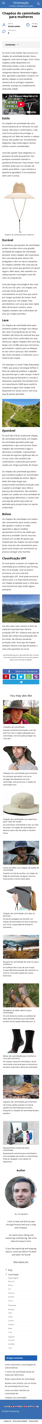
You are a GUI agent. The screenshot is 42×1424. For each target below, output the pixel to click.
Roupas (11, 1309)
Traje (10, 1332)
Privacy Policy (33, 1421)
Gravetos (11, 1293)
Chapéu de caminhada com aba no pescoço (19, 914)
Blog (10, 1270)
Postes (10, 1301)
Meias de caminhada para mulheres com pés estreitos (19, 1057)
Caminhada (13, 1274)
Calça (10, 1313)
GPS (9, 1289)
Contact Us (7, 1421)
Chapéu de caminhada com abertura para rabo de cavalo (20, 820)
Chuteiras (11, 1340)
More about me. (21, 1262)
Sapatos (11, 1337)
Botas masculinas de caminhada (20, 1379)
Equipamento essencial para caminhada (16, 1149)
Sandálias (11, 1344)
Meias (10, 1328)
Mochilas (11, 1297)
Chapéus (11, 1324)
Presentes (12, 1305)
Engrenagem (13, 1278)
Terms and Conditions (20, 1421)
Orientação (21, 3)
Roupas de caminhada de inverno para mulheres (21, 963)
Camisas (11, 1320)
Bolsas (10, 1285)
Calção (10, 1317)
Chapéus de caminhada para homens (20, 773)
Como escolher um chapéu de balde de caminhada (21, 868)
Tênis (10, 1348)
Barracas (11, 1281)
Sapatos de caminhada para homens (20, 1101)
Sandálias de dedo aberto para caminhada (17, 1011)
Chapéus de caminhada (13, 727)
